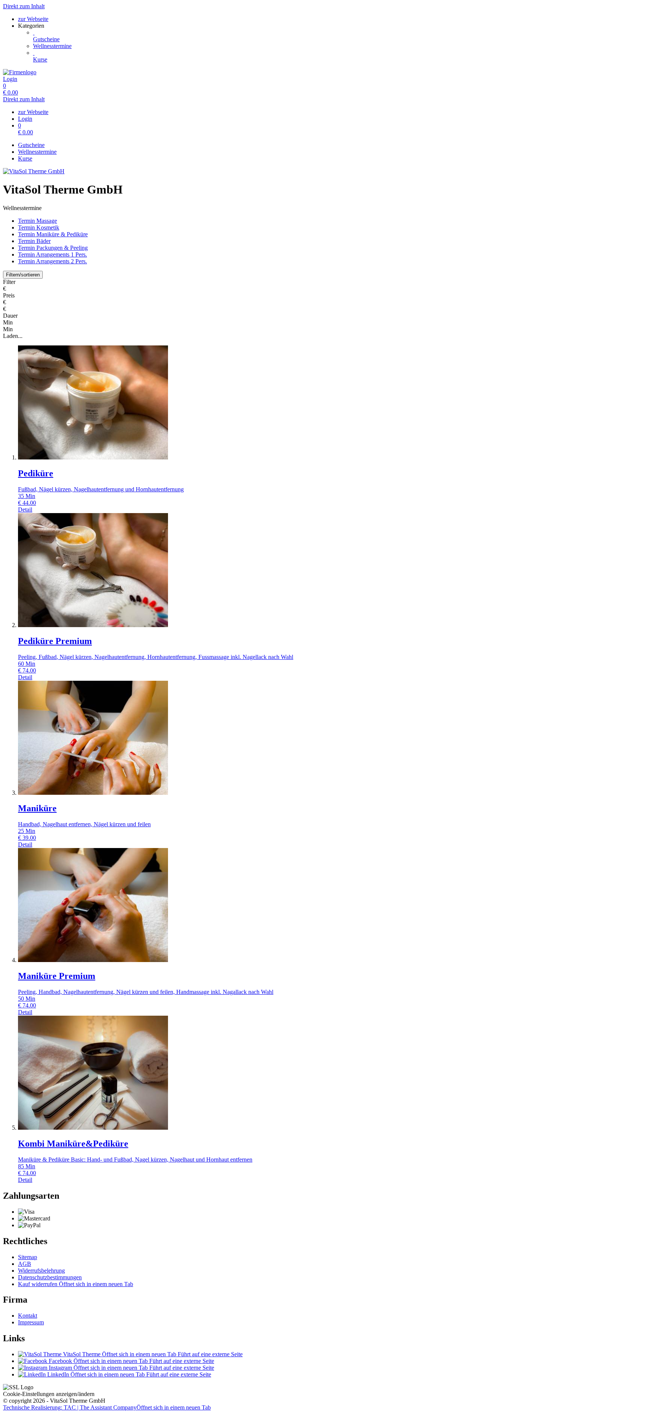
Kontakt (27, 1315)
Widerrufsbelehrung (41, 1270)
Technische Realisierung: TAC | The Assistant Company (107, 1407)
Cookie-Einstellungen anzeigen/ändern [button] (48, 1394)
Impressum (31, 1322)
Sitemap (27, 1257)
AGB (24, 1264)
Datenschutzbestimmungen (50, 1277)
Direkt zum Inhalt (24, 6)
